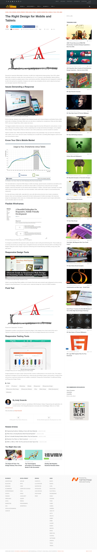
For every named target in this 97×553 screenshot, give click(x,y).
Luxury (52, 523)
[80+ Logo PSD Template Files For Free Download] (79, 342)
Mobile (50, 12)
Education (52, 488)
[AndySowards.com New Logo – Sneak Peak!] (79, 276)
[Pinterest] (16, 1)
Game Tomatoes (71, 390)
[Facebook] (6, 1)
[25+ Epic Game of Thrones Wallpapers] (79, 321)
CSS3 (10, 12)
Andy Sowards (15, 29)
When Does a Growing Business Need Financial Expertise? (21, 433)
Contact (89, 2)
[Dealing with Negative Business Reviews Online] (53, 455)
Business (45, 6)
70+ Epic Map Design (72, 220)
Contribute (77, 1)
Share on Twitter (17, 26)
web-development (53, 389)
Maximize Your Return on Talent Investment (17, 439)
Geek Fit (52, 510)
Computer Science (25, 488)
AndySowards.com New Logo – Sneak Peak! (78, 287)
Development (30, 6)
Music (51, 530)
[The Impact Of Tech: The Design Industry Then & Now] (14, 455)
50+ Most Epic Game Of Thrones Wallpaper (78, 113)
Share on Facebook (30, 26)
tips (36, 389)
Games (51, 506)
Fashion (52, 498)
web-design (43, 389)
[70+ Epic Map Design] (79, 210)
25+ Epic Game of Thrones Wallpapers (76, 332)
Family (51, 496)
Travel (51, 545)
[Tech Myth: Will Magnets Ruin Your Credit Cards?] (79, 231)
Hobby (51, 518)
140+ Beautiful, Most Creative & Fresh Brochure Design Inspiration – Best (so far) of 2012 (79, 69)
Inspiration (38, 486)
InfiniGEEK (69, 392)
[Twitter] (8, 1)
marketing (22, 386)
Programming (24, 503)
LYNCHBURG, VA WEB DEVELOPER (21, 551)
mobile (29, 386)
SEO (6, 506)
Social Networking (10, 508)
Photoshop (38, 493)
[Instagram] (18, 1)
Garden (52, 508)
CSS (8, 386)
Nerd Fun (52, 533)
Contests (37, 481)
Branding (7, 486)
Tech (38, 6)
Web (61, 12)
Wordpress (23, 506)
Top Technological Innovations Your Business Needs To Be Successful (33, 465)
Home (51, 520)
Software (52, 538)
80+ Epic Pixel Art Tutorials (73, 91)
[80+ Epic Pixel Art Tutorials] (79, 80)
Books (51, 483)
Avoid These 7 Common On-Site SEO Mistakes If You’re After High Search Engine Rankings (79, 309)
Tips (52, 6)
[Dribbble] (21, 1)
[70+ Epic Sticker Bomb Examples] (79, 254)
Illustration (38, 483)
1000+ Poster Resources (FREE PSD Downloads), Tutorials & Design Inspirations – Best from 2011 (78, 44)
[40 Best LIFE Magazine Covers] (79, 188)
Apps (21, 483)
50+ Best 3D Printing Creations (75, 134)
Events (7, 493)
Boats (51, 481)
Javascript (23, 496)
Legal (6, 501)
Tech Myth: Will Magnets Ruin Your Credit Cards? (77, 243)
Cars (51, 486)
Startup (7, 510)
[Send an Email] (12, 1)
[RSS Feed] (14, 1)
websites (9, 392)
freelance (14, 386)
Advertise (84, 1)
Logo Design (38, 491)
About (57, 1)
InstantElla (69, 394)
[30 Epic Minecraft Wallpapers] (79, 145)
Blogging (8, 483)
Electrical (53, 491)
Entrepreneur (9, 491)
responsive (37, 386)
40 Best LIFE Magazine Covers (74, 199)
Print (36, 496)
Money (51, 525)
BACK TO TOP (89, 551)
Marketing (44, 12)
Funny (51, 503)
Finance (7, 496)
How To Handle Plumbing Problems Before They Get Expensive (22, 436)
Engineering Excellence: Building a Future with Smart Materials (22, 431)
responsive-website (27, 389)
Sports (52, 540)
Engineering (53, 493)
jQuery (39, 12)
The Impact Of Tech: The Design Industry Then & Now (13, 464)
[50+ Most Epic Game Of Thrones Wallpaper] (79, 102)
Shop (89, 1)
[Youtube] (10, 1)
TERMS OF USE (60, 551)
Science (52, 535)
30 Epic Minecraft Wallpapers (74, 156)
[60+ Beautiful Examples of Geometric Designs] (79, 166)
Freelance (28, 12)
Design (22, 6)
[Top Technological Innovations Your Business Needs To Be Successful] (33, 455)
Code (6, 12)
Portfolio (69, 1)
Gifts (51, 513)
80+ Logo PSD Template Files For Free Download (76, 354)
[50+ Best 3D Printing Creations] (79, 123)
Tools (51, 543)
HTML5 (34, 12)
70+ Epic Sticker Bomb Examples (75, 265)
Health (51, 515)
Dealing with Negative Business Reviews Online (52, 464)
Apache (22, 481)
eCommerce (8, 488)
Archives (62, 1)
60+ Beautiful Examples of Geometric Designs (78, 177)
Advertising (8, 481)
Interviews (38, 488)
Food (51, 501)
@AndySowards (9, 407)
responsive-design (48, 386)
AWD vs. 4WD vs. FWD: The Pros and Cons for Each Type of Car (22, 441)
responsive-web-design (13, 389)
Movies (52, 528)
